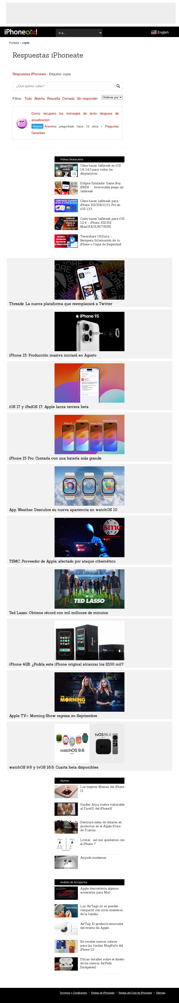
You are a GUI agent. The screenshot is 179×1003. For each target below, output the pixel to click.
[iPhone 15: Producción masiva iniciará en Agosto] (89, 349)
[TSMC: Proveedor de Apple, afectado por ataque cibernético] (89, 555)
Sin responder (87, 98)
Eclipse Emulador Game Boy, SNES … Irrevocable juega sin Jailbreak (102, 187)
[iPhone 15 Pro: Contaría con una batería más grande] (89, 452)
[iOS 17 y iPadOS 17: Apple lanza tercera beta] (89, 401)
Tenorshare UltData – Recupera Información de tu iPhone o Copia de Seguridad (100, 240)
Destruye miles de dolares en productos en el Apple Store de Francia (101, 826)
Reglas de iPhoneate (102, 992)
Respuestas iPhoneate (29, 74)
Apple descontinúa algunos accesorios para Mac (99, 890)
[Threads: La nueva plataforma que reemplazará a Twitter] (89, 298)
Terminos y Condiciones (73, 992)
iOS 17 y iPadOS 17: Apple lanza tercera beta (49, 407)
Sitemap (160, 992)
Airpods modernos (93, 858)
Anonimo (50, 126)
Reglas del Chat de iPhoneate (135, 992)
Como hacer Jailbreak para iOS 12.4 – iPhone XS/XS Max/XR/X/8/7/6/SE (102, 223)
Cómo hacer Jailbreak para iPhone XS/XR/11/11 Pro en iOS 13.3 (100, 205)
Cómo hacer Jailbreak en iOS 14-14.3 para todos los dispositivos (100, 169)
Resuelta (53, 98)
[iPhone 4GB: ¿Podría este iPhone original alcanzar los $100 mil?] (89, 658)
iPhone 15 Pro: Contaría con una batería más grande (55, 458)
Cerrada (68, 98)
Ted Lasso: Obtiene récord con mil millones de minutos (58, 613)
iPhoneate (21, 31)
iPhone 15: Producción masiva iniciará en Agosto (52, 355)
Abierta (39, 98)
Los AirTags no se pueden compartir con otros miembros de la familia (101, 910)
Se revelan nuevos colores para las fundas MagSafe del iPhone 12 (101, 945)
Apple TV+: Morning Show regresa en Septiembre (53, 716)
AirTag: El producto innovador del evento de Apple (101, 926)
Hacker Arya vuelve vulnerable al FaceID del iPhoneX (102, 807)
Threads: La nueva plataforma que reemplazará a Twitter (60, 304)
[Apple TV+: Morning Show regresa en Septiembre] (89, 710)
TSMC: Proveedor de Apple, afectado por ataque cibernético (62, 561)
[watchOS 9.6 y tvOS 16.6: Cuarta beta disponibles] (89, 761)
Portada (14, 43)
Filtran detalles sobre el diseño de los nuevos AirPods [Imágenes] (102, 963)
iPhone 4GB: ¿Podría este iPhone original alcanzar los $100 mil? (66, 664)
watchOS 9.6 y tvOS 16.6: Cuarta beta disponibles (53, 767)
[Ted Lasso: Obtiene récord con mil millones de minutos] (89, 607)
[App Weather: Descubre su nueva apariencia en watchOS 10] (89, 504)
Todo (28, 98)
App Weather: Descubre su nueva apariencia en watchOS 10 (63, 510)
